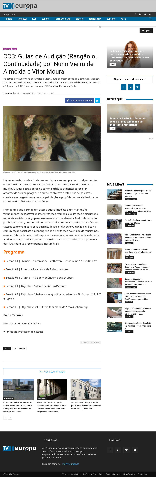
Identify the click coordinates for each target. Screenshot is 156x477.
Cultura (111, 19)
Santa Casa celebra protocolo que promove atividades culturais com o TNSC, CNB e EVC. (86, 405)
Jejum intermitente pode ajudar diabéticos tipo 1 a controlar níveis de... (138, 193)
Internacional (62, 19)
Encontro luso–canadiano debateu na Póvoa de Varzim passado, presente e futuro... (137, 267)
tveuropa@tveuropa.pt (25, 93)
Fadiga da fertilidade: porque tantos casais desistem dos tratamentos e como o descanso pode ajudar (129, 55)
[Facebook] (135, 14)
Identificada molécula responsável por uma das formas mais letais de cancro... (138, 208)
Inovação (129, 243)
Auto (123, 19)
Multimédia (12, 23)
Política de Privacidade (93, 474)
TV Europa (7, 93)
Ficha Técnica (129, 474)
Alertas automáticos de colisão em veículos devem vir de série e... (138, 326)
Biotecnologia (131, 199)
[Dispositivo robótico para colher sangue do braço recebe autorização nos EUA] (114, 312)
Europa (45, 19)
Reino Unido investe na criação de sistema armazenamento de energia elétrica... (138, 237)
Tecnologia (95, 19)
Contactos (142, 474)
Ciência (79, 19)
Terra (112, 129)
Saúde (112, 64)
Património (8, 399)
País (34, 19)
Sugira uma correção (91, 342)
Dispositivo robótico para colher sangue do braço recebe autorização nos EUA (138, 311)
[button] (150, 19)
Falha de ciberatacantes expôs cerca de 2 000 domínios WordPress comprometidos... (138, 296)
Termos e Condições (71, 474)
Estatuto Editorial (113, 474)
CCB (14, 348)
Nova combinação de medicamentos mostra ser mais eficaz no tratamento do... (138, 282)
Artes (14, 49)
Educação (129, 258)
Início (9, 19)
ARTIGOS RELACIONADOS (52, 372)
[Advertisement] (52, 35)
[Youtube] (150, 14)
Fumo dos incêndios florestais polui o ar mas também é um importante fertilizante (128, 121)
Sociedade (130, 226)
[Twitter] (145, 14)
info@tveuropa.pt (70, 463)
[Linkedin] (140, 14)
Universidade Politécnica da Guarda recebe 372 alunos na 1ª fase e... (138, 252)
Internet (129, 302)
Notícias (22, 19)
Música (22, 348)
